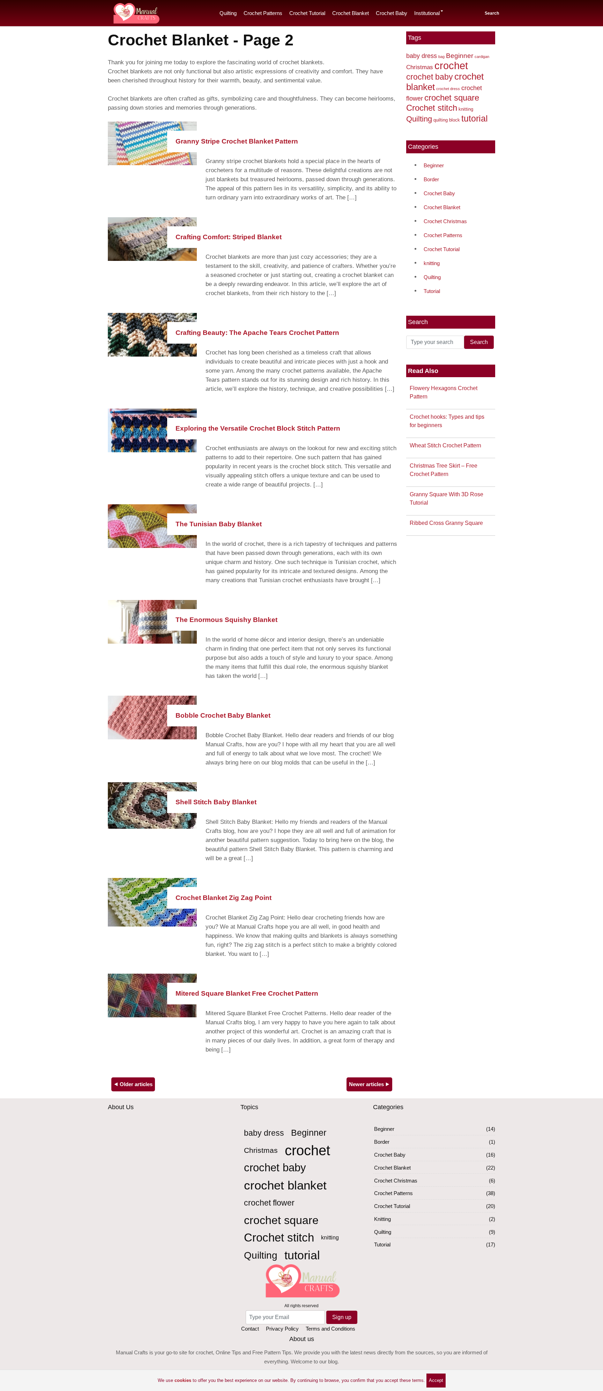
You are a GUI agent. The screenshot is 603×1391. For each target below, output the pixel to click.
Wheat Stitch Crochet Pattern (445, 445)
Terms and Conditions (330, 1329)
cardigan (482, 56)
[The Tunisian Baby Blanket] (152, 525)
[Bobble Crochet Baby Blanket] (152, 717)
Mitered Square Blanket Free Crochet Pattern (247, 993)
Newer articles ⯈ (369, 1084)
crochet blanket (285, 1185)
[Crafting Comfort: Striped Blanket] (152, 238)
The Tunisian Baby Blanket (219, 524)
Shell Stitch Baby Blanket (216, 802)
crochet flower (269, 1202)
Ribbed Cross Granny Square (446, 523)
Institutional (427, 13)
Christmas (419, 67)
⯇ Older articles (133, 1084)
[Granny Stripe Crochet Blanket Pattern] (152, 143)
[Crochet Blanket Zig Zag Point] (152, 902)
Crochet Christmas (445, 221)
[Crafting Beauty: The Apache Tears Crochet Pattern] (152, 334)
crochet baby (429, 76)
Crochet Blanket (350, 13)
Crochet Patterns (263, 13)
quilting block (446, 120)
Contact (250, 1329)
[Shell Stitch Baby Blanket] (152, 805)
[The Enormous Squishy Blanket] (152, 621)
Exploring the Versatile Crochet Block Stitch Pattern (258, 428)
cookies (182, 1380)
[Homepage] (136, 12)
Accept (436, 1380)
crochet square (451, 97)
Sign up (341, 1317)
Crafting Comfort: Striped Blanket (229, 237)
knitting (466, 109)
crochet (451, 65)
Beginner (459, 55)
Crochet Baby (391, 13)
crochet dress (448, 89)
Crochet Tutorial (307, 13)
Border (431, 179)
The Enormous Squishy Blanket (226, 619)
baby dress (421, 55)
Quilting (228, 13)
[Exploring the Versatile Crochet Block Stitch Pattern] (152, 430)
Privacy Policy (282, 1329)
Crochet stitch (431, 107)
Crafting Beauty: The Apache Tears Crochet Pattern (257, 332)
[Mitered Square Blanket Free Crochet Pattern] (152, 995)
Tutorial (432, 291)
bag (441, 56)
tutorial (474, 118)
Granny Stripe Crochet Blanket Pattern (237, 141)
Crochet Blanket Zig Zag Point (223, 897)
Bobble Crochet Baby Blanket (223, 715)
